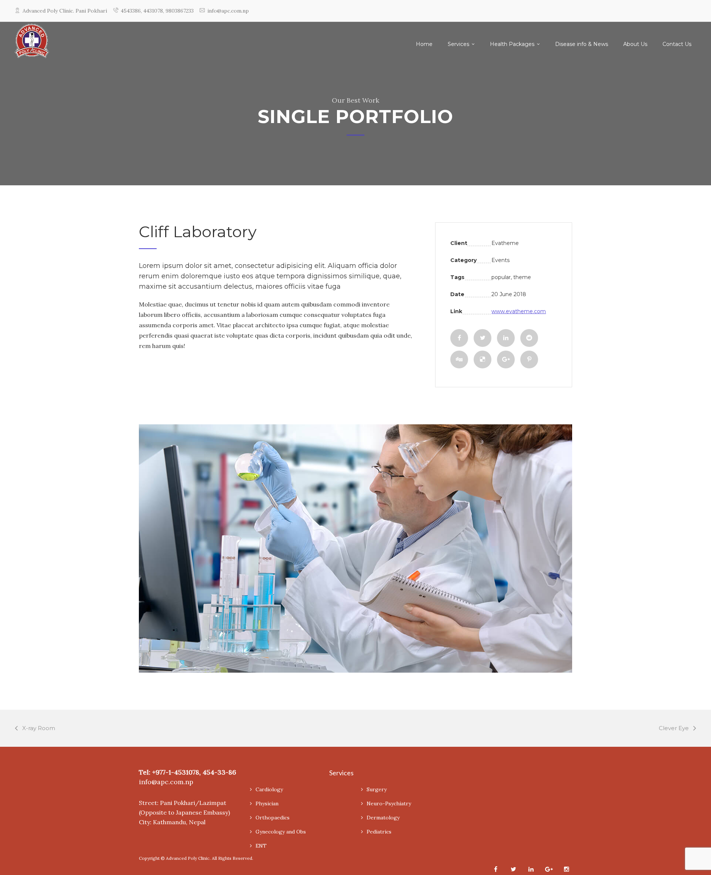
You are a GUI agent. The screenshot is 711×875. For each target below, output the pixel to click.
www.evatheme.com (518, 311)
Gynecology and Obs (281, 831)
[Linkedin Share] (506, 338)
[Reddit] (529, 338)
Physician (267, 803)
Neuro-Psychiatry (389, 803)
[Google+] (506, 359)
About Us (635, 44)
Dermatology (383, 817)
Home (424, 44)
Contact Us (676, 44)
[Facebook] (459, 338)
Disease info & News (581, 44)
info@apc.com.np (228, 10)
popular (501, 277)
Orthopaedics (273, 817)
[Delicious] (482, 359)
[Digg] (459, 359)
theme (522, 277)
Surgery (377, 789)
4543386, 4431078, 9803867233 (157, 10)
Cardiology (269, 789)
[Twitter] (482, 338)
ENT (261, 845)
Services (458, 44)
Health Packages (512, 44)
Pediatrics (379, 831)
